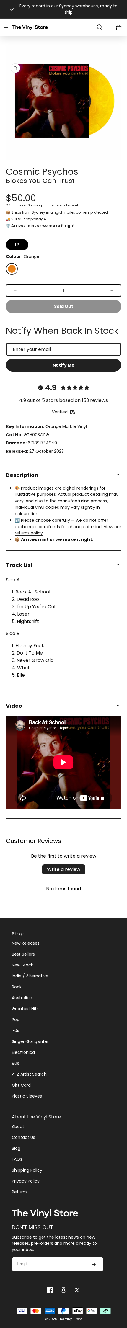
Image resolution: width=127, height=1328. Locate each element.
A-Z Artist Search (29, 1074)
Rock (17, 987)
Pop (15, 1020)
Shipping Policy (27, 1170)
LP (17, 245)
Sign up (93, 1264)
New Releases (26, 943)
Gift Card (21, 1085)
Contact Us (23, 1137)
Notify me (63, 365)
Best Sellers (23, 954)
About (18, 1126)
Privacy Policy (26, 1181)
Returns (19, 1192)
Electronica (23, 1052)
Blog (16, 1148)
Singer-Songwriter (30, 1041)
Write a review (63, 869)
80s (15, 1063)
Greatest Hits (25, 1009)
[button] (5, 27)
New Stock (22, 965)
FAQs (17, 1159)
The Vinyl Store (70, 1318)
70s (15, 1030)
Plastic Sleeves (27, 1096)
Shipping (35, 205)
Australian (22, 998)
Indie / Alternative (30, 976)
